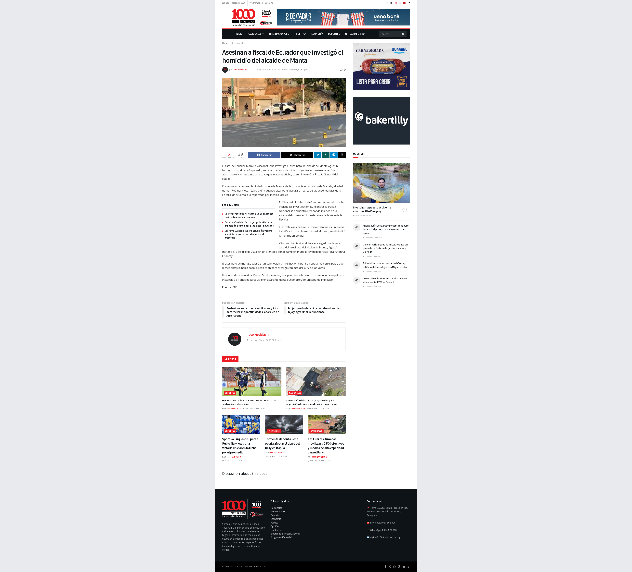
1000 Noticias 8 (298, 408)
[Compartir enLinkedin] (317, 155)
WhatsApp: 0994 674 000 (383, 530)
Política (301, 33)
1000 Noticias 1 (241, 69)
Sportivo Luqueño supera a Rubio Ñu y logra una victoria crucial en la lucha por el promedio (248, 234)
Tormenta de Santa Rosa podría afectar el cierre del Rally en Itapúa (282, 443)
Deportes (334, 33)
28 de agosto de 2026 (254, 408)
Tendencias (276, 530)
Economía (317, 33)
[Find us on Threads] (400, 3)
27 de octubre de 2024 (265, 69)
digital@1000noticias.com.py (385, 537)
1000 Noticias (235, 566)
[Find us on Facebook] (387, 3)
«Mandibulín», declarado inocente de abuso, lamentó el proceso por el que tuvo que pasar (386, 229)
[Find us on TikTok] (409, 3)
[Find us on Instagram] (396, 3)
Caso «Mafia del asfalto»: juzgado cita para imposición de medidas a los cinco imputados (311, 402)
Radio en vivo (357, 33)
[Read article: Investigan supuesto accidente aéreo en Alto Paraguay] (381, 183)
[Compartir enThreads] (342, 155)
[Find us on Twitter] (391, 3)
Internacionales (279, 33)
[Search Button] (404, 34)
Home (225, 43)
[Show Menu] (226, 34)
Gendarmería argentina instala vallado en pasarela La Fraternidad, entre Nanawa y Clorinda (385, 248)
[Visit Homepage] (247, 17)
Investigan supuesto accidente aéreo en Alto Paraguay (372, 209)
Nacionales (254, 33)
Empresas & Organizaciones (285, 533)
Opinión (274, 526)
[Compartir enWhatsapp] (325, 155)
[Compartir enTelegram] (334, 155)
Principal (303, 69)
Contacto (269, 2)
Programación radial (281, 537)
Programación (256, 2)
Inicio (239, 33)
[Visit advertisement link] (343, 17)
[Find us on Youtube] (404, 3)
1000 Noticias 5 (233, 408)
